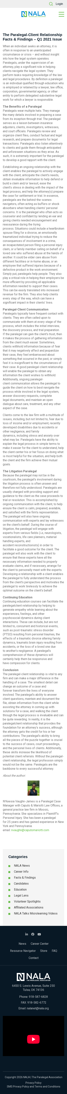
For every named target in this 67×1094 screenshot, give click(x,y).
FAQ (54, 951)
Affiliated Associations (28, 907)
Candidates (21, 883)
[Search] (51, 4)
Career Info (21, 871)
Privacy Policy (33, 1082)
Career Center (40, 943)
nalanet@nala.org (38, 1008)
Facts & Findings (25, 877)
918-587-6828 (38, 997)
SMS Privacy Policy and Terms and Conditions (33, 1086)
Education (20, 889)
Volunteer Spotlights (27, 901)
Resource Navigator (23, 951)
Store (43, 951)
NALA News (22, 865)
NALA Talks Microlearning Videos (36, 913)
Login (59, 4)
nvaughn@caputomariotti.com (30, 830)
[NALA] (33, 14)
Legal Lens (21, 895)
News (22, 943)
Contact (34, 958)
